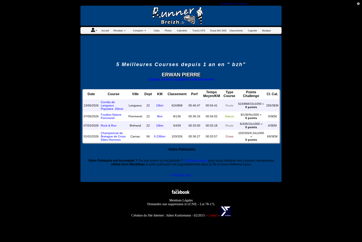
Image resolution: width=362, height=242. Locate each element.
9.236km (159, 136)
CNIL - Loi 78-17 (201, 204)
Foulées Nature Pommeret (111, 116)
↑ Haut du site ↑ (181, 175)
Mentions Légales (181, 200)
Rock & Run (108, 125)
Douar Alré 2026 (218, 30)
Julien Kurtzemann (178, 215)
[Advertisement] (343, 75)
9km (160, 116)
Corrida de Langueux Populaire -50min (112, 105)
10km (159, 105)
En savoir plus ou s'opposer (233, 3)
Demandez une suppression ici (167, 204)
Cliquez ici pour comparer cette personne (181, 79)
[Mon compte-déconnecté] (93, 30)
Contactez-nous (195, 160)
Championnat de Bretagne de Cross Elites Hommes (113, 136)
